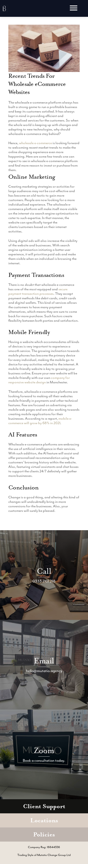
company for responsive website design (39, 380)
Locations (44, 820)
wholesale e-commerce (35, 143)
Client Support (44, 806)
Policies (44, 834)
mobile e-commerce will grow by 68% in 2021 (40, 420)
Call (44, 571)
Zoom (44, 750)
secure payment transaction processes (37, 291)
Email (44, 661)
